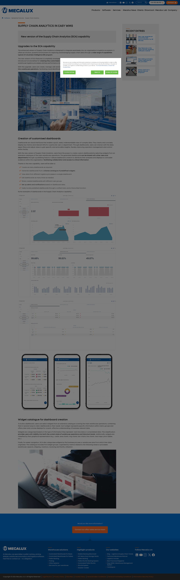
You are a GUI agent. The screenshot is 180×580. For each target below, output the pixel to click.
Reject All (97, 72)
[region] (90, 68)
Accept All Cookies (111, 72)
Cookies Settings (69, 72)
